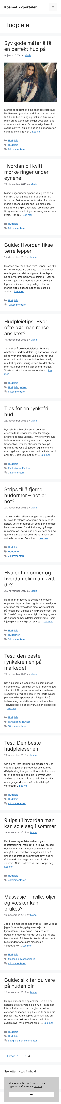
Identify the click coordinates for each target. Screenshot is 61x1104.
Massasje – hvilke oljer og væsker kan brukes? (30, 903)
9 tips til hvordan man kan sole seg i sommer (30, 823)
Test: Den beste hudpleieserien (22, 746)
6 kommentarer (17, 149)
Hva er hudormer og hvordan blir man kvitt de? (29, 579)
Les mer (36, 131)
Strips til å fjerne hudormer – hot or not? (25, 495)
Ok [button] (31, 1094)
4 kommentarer (17, 803)
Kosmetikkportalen (21, 7)
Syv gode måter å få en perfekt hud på (27, 46)
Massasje (13, 959)
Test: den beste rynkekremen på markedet (23, 662)
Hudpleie (13, 140)
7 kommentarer (16, 472)
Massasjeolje (27, 959)
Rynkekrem (14, 468)
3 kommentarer (17, 639)
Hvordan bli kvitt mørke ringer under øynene (26, 172)
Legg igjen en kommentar (22, 1040)
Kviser (23, 387)
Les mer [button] (38, 1086)
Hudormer (14, 551)
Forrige (9, 1056)
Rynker (26, 468)
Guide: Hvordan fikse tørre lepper (28, 248)
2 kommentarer (16, 555)
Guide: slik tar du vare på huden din (29, 983)
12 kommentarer (17, 304)
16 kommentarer (17, 726)
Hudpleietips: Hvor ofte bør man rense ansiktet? (26, 327)
